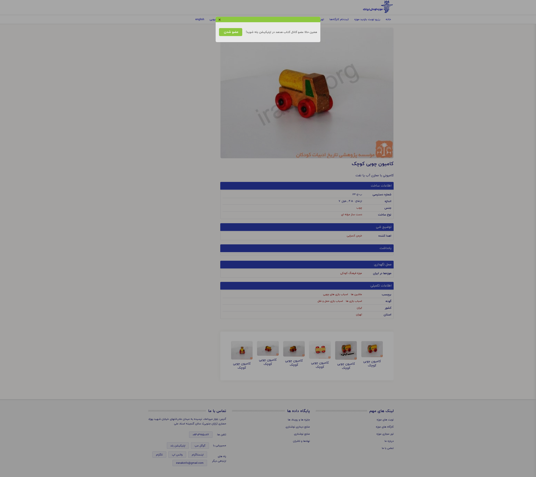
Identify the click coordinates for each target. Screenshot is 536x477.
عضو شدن (230, 32)
